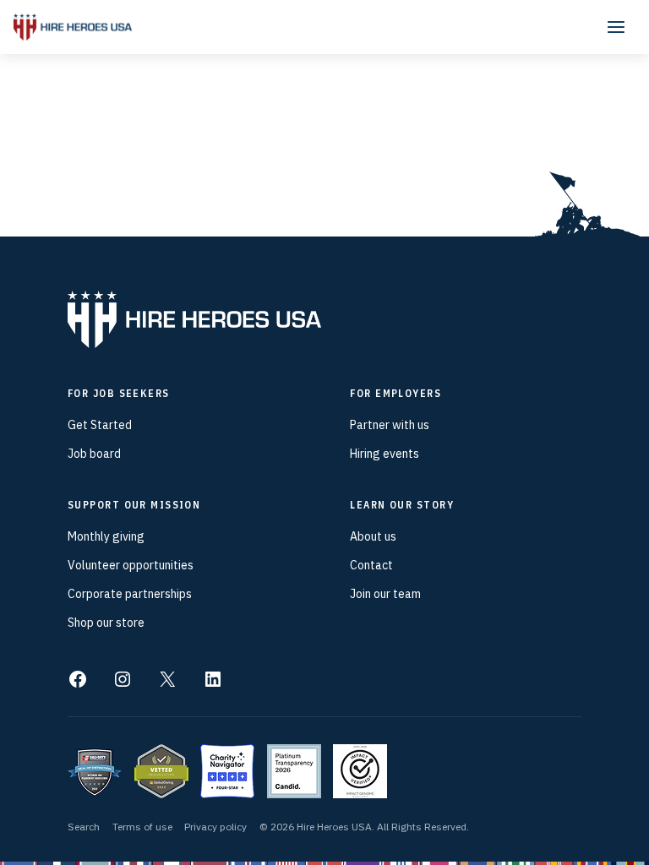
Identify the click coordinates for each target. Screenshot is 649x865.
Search (84, 826)
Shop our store (106, 622)
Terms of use (142, 826)
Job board (94, 453)
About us (373, 536)
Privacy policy (215, 826)
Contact (371, 565)
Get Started (100, 424)
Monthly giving (106, 536)
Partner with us (389, 424)
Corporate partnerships (130, 593)
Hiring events (384, 453)
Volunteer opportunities (131, 565)
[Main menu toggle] (616, 27)
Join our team (385, 593)
